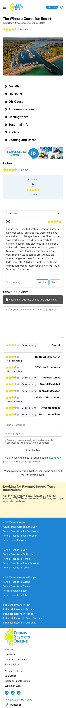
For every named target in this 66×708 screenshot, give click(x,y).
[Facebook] (7, 693)
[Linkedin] (19, 693)
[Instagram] (13, 693)
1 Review (23, 29)
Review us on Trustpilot (18, 699)
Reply (55, 282)
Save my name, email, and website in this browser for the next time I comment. (30, 441)
